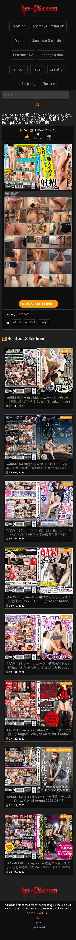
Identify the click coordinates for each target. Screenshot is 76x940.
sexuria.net (38, 927)
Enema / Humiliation (48, 26)
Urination (57, 69)
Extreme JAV (23, 55)
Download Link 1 (38, 304)
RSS (38, 917)
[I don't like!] (49, 136)
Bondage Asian (51, 55)
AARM (17, 322)
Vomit (20, 41)
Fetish (37, 69)
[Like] (27, 136)
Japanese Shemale (46, 41)
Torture (49, 84)
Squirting (28, 84)
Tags (38, 922)
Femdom (18, 69)
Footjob (44, 322)
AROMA (30, 322)
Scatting (19, 26)
